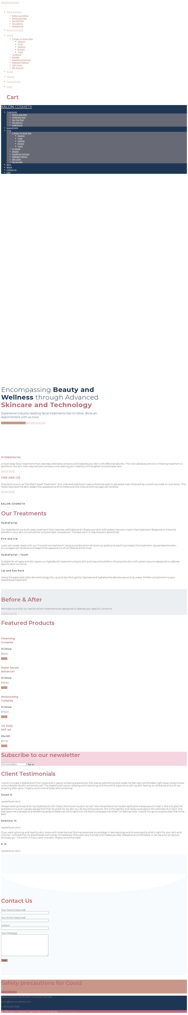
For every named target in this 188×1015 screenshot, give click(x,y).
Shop (10, 35)
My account (17, 68)
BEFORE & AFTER (35, 423)
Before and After (20, 15)
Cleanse (21, 41)
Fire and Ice (17, 23)
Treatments (14, 12)
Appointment (15, 30)
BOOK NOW (8, 471)
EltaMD (15, 57)
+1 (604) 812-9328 (10, 1006)
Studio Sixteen (66, 1011)
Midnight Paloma (20, 62)
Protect (21, 49)
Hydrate (21, 47)
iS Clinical (16, 54)
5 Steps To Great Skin (22, 39)
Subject (5, 925)
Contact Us (14, 81)
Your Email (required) (13, 917)
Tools (20, 52)
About (10, 77)
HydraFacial (17, 26)
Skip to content (10, 2)
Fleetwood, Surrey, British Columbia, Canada (26, 997)
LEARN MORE (9, 613)
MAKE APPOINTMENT (13, 423)
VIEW (4, 658)
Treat (20, 44)
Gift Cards (17, 65)
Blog (10, 71)
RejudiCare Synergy (21, 60)
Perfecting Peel (19, 18)
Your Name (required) (13, 910)
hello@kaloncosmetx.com (16, 1002)
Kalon (16, 5)
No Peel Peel (18, 21)
